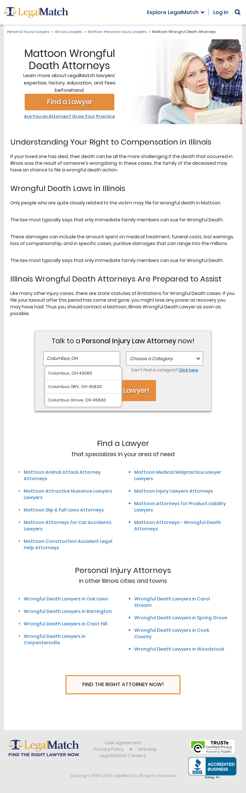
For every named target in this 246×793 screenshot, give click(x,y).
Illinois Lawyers (68, 31)
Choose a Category (151, 358)
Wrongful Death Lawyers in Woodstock (179, 649)
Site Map (147, 749)
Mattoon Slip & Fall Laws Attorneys (64, 510)
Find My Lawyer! (123, 390)
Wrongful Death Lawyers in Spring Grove (180, 618)
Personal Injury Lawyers (28, 31)
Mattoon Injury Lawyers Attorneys (173, 491)
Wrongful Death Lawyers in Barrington (68, 611)
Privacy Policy (109, 749)
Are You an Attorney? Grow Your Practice (69, 116)
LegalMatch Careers (123, 755)
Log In (220, 12)
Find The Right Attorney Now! (123, 684)
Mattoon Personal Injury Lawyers (117, 31)
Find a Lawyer (69, 102)
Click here (188, 370)
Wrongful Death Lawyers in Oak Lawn (66, 599)
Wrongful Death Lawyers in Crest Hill (65, 624)
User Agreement (123, 743)
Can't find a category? (164, 370)
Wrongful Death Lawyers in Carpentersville (55, 639)
